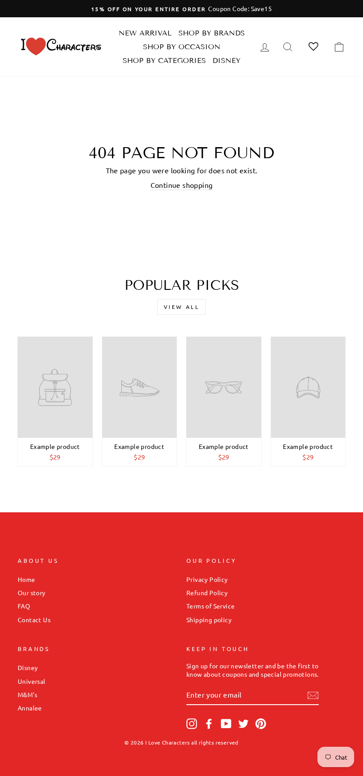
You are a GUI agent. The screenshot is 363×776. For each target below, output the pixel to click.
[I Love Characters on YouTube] (226, 723)
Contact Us (34, 620)
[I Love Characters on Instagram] (191, 723)
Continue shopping (182, 184)
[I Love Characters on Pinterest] (260, 723)
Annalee (30, 708)
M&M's (27, 694)
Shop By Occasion (181, 47)
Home (26, 579)
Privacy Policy (207, 579)
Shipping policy (209, 620)
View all (182, 306)
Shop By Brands (211, 33)
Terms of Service (210, 606)
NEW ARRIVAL (145, 33)
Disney (226, 60)
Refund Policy (207, 593)
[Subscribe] (313, 695)
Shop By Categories (164, 60)
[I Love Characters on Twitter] (243, 723)
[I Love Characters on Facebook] (209, 723)
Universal (32, 681)
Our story (32, 593)
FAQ (24, 606)
